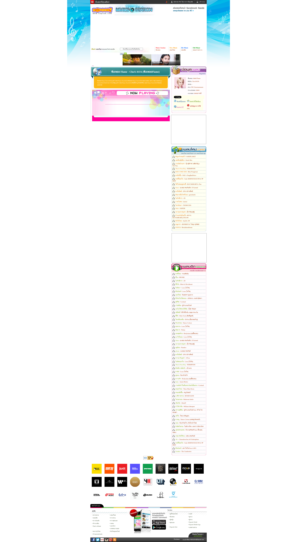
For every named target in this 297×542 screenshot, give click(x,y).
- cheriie (181, 202)
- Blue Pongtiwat (186, 172)
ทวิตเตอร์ (142, 507)
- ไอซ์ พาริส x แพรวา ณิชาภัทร (189, 426)
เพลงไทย (126, 64)
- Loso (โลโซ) (182, 288)
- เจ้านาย (183, 368)
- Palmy (180, 330)
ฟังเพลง (172, 517)
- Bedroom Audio (184, 399)
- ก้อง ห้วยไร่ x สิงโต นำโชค (186, 423)
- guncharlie (185, 195)
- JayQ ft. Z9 (182, 221)
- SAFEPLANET (185, 156)
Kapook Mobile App (194, 524)
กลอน (166, 507)
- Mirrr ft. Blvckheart (183, 284)
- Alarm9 (180, 403)
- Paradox (180, 347)
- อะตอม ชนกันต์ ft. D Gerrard (186, 188)
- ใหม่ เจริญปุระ (182, 416)
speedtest (112, 526)
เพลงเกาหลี (197, 93)
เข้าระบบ (202, 2)
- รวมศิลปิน (182, 274)
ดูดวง (190, 517)
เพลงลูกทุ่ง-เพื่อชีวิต (158, 64)
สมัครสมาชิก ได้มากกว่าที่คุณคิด (183, 2)
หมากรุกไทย (189, 507)
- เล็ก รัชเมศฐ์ (184, 212)
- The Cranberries (183, 451)
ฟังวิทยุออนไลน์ (115, 531)
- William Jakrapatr (185, 406)
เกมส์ (190, 514)
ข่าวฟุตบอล (113, 520)
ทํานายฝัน (96, 523)
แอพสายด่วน (193, 527)
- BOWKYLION (184, 396)
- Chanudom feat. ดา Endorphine (187, 439)
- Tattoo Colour (183, 323)
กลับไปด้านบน (96, 506)
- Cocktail (180, 302)
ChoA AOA (195, 81)
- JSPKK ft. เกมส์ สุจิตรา (188, 298)
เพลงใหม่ (113, 515)
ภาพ (108, 507)
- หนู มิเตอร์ (182, 392)
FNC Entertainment (197, 87)
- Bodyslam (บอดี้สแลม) (186, 333)
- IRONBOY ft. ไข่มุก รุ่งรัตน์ (187, 224)
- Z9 (180, 198)
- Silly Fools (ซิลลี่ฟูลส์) (184, 316)
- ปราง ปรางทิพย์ (184, 191)
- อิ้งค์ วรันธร (185, 309)
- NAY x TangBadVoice (185, 175)
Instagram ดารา (154, 507)
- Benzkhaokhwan (183, 227)
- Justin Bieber (181, 382)
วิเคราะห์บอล (97, 526)
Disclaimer (177, 539)
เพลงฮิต (95, 518)
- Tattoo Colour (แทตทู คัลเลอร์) (187, 419)
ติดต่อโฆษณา (197, 535)
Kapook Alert (173, 527)
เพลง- (198, 90)
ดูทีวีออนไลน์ (174, 514)
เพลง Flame (196, 78)
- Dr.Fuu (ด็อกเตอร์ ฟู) (186, 319)
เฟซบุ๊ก (131, 507)
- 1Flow (182, 358)
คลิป (96, 507)
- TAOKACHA (183, 205)
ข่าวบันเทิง (96, 520)
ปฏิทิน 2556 (119, 507)
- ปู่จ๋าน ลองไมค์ (183, 305)
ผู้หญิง (171, 519)
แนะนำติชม (186, 539)
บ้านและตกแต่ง (97, 534)
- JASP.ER (180, 208)
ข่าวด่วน (113, 518)
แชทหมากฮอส (177, 507)
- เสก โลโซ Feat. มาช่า (185, 448)
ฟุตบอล (172, 522)
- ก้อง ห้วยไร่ (181, 375)
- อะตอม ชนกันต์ (182, 351)
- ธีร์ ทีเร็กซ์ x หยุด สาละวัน (186, 312)
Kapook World (193, 522)
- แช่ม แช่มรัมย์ (185, 436)
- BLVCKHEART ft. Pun (188, 184)
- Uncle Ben (183, 160)
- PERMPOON (185, 168)
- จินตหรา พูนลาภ (184, 295)
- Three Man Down (184, 389)
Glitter (200, 507)
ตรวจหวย (96, 515)
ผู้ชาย (190, 519)
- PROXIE (180, 277)
